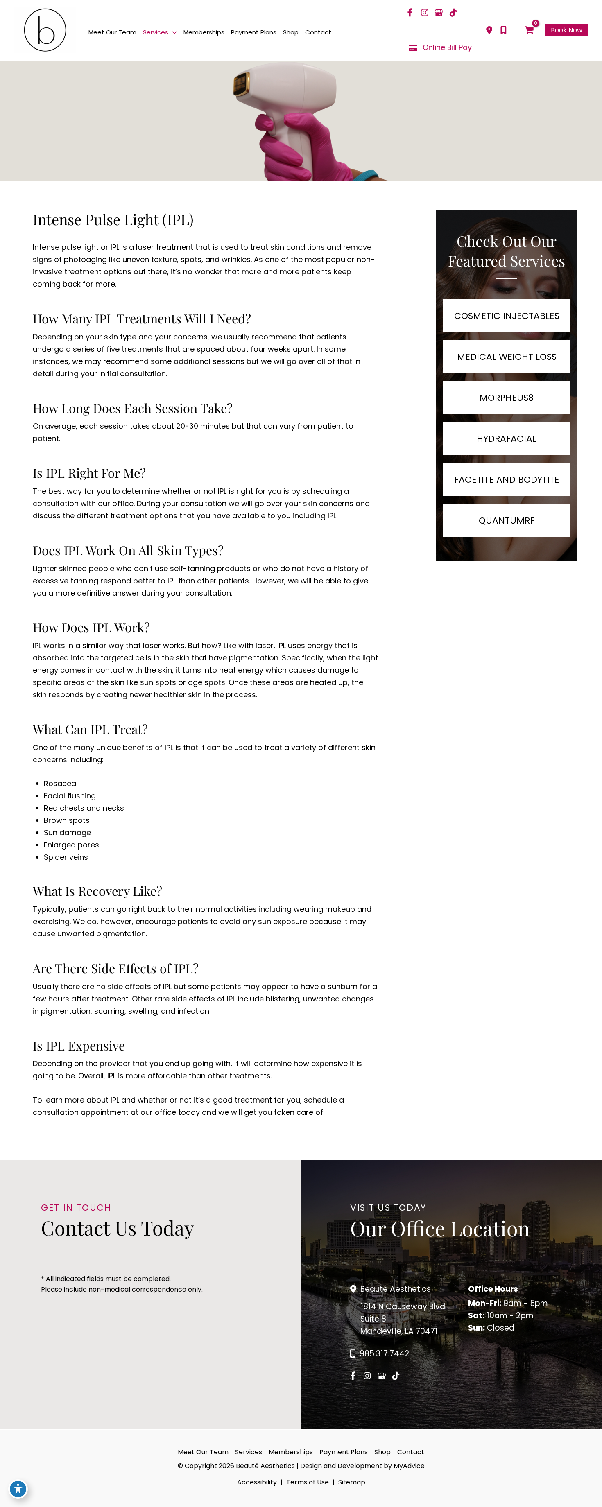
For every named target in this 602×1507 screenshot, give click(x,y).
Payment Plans (343, 1452)
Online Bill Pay (447, 47)
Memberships (291, 1452)
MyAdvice (408, 1466)
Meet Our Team (203, 1452)
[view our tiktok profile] (453, 12)
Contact (410, 1452)
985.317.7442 (384, 1353)
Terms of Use (307, 1482)
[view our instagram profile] (425, 12)
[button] (172, 32)
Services (248, 1452)
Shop (382, 1452)
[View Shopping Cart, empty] (529, 30)
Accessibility (257, 1482)
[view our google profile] (439, 12)
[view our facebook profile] (410, 12)
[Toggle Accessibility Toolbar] (18, 1489)
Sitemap (351, 1482)
